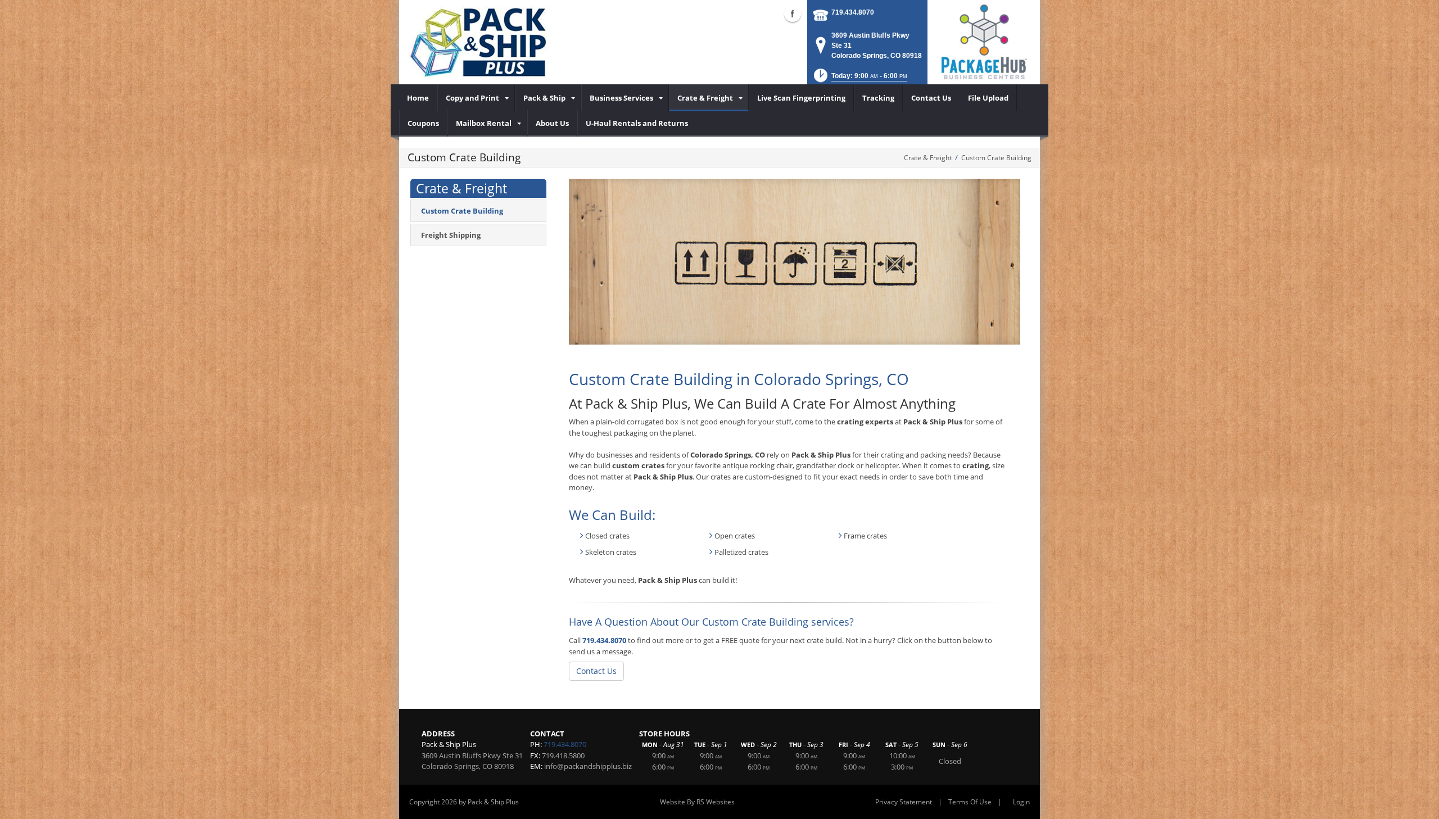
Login (1021, 802)
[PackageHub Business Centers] (983, 41)
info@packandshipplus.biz (588, 766)
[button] (859, 79)
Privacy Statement (903, 802)
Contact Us (596, 671)
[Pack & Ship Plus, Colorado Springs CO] (483, 42)
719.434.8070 (852, 12)
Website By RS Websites (697, 802)
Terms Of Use (970, 802)
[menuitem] (418, 97)
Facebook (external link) (792, 13)
